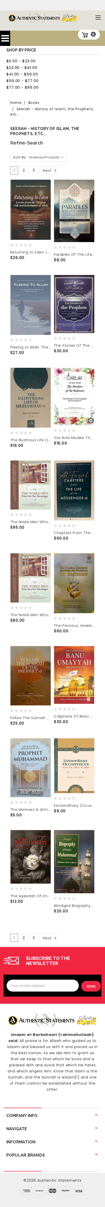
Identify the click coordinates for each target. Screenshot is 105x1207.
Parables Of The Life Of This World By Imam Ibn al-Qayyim (74, 254)
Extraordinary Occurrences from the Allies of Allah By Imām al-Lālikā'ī (74, 805)
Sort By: (20, 157)
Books (34, 102)
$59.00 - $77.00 (22, 80)
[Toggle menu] (98, 17)
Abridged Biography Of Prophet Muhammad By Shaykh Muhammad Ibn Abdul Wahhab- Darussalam (74, 905)
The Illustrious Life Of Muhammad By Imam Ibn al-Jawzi (30, 440)
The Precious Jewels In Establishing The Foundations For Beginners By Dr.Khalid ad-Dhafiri (74, 625)
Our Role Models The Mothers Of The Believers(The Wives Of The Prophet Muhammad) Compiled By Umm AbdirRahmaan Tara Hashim (74, 437)
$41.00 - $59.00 (22, 74)
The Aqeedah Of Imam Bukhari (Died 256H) (30, 896)
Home (16, 102)
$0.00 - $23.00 (21, 61)
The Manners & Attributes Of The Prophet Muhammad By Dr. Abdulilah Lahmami (30, 809)
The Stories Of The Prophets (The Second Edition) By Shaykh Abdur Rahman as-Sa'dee (74, 345)
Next (48, 170)
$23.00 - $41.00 (21, 67)
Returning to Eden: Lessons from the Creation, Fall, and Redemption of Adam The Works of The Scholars (30, 252)
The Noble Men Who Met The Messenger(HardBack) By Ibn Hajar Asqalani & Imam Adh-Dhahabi (30, 521)
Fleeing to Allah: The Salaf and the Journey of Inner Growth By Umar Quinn (30, 347)
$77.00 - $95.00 (22, 87)
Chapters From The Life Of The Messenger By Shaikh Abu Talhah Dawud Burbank (74, 532)
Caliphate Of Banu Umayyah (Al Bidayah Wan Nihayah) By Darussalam (74, 716)
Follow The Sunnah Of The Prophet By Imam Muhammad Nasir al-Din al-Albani (30, 717)
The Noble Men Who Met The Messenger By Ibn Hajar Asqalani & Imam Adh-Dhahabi (30, 614)
